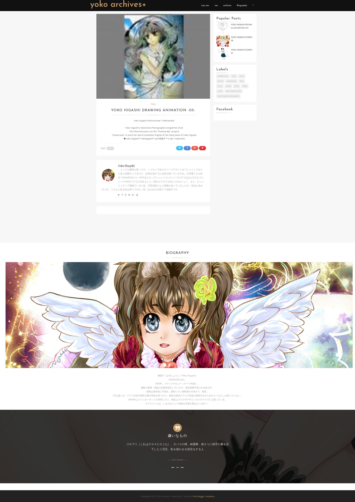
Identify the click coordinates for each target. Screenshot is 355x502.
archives (227, 5)
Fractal (220, 81)
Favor (242, 76)
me (216, 5)
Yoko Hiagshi (126, 166)
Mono (220, 86)
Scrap (237, 86)
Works (220, 91)
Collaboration (223, 76)
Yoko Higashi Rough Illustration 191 (241, 26)
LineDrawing (231, 81)
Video (153, 104)
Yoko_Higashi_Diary (233, 91)
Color (234, 76)
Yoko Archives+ (118, 5)
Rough (228, 86)
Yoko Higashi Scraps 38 (241, 39)
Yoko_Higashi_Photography (228, 96)
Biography (242, 5)
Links (241, 81)
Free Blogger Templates (204, 496)
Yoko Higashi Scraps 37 (241, 51)
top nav (205, 5)
